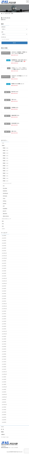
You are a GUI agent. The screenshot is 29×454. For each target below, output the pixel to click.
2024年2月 (4, 298)
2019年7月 (4, 351)
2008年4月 (4, 399)
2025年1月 (4, 275)
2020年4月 (4, 346)
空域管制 (4, 203)
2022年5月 (4, 336)
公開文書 (2, 434)
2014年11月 (4, 371)
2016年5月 (4, 364)
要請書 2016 (5, 173)
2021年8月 (4, 339)
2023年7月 (4, 313)
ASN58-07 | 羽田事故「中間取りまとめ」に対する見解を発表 (19, 52)
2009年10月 (4, 394)
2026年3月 (4, 245)
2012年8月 (4, 379)
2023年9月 (4, 311)
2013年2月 (4, 376)
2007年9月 (4, 407)
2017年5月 (4, 359)
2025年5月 (4, 268)
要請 (3, 221)
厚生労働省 (5, 188)
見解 (3, 226)
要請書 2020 (5, 163)
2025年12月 (4, 253)
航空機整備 (5, 208)
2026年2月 (4, 248)
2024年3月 (4, 296)
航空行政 (4, 211)
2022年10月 (4, 333)
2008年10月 (4, 397)
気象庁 (4, 198)
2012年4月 (4, 381)
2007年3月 (4, 412)
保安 (4, 185)
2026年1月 (4, 250)
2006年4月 (4, 419)
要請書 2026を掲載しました (17, 83)
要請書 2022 (5, 158)
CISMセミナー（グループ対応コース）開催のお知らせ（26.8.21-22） (19, 68)
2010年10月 (4, 386)
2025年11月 (4, 255)
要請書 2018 (5, 168)
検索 (14, 42)
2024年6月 (4, 288)
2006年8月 (4, 414)
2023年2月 (4, 326)
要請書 (3, 145)
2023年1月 (4, 328)
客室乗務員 (5, 190)
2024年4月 (4, 293)
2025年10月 (4, 258)
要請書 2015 (5, 175)
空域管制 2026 (14, 107)
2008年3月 (4, 402)
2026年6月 (4, 240)
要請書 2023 (5, 155)
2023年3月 (4, 323)
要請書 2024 (5, 153)
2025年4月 (4, 270)
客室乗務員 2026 (15, 123)
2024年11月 (4, 280)
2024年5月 (4, 291)
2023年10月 (4, 308)
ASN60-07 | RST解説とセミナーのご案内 (19, 76)
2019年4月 (4, 354)
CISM (3, 143)
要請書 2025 (5, 150)
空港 (4, 206)
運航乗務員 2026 (15, 115)
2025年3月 (4, 273)
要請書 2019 (5, 165)
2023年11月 (4, 306)
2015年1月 (4, 369)
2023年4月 (4, 321)
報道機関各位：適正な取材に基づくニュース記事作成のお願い (19, 60)
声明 (3, 223)
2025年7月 (4, 263)
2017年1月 (4, 361)
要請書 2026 (5, 148)
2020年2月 (4, 349)
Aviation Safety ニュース (6, 218)
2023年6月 (4, 316)
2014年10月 (4, 374)
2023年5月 (4, 318)
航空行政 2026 (14, 91)
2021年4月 (4, 341)
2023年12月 (4, 303)
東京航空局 (5, 196)
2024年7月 (4, 286)
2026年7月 (4, 238)
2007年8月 (4, 409)
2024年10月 (4, 283)
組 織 (2, 429)
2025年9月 (4, 260)
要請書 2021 (5, 160)
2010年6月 (4, 391)
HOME (2, 426)
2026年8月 (4, 235)
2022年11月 (4, 331)
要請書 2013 (5, 180)
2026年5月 (4, 243)
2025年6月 (4, 265)
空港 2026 (13, 99)
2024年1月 (4, 301)
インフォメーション (5, 437)
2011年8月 (4, 384)
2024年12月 (4, 278)
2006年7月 (4, 417)
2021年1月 (4, 344)
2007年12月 (4, 404)
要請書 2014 (5, 178)
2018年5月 (4, 356)
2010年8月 (4, 389)
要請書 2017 (5, 170)
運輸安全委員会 (6, 216)
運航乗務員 (5, 213)
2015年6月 (4, 366)
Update (3, 228)
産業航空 (4, 201)
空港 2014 (3, 19)
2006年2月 (4, 422)
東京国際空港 (5, 193)
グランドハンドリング (7, 183)
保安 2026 (13, 131)
